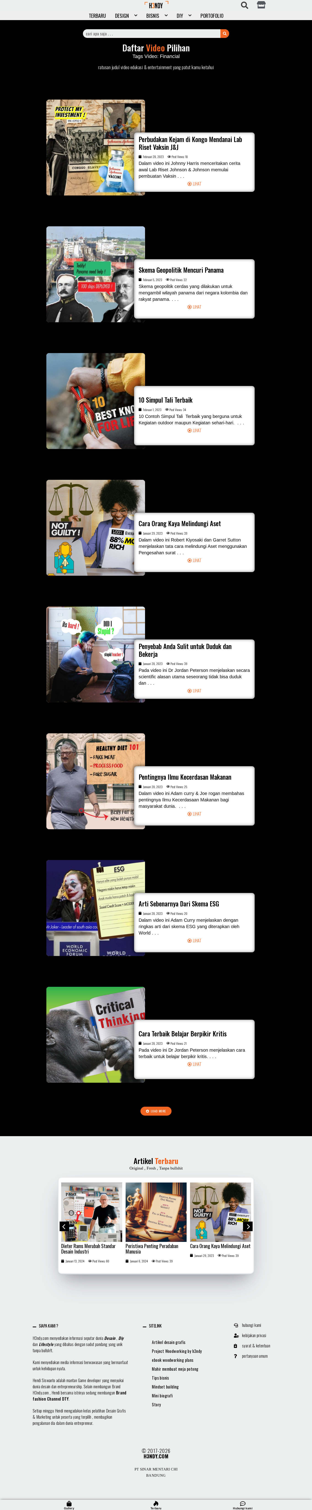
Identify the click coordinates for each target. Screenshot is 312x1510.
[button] (194, 184)
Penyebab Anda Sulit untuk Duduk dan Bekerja (185, 650)
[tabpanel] (92, 1224)
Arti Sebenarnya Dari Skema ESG (179, 903)
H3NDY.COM (156, 1456)
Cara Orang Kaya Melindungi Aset (180, 523)
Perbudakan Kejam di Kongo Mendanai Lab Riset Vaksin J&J (190, 143)
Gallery (69, 1508)
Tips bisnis (160, 1378)
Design (122, 15)
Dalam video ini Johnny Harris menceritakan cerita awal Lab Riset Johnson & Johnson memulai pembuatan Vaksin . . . (189, 170)
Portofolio (212, 15)
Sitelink (155, 1326)
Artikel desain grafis (168, 1342)
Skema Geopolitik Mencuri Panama (181, 270)
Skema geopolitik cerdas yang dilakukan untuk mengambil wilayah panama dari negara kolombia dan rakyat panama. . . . (193, 293)
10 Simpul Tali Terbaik (166, 399)
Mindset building (165, 1387)
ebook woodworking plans (172, 1360)
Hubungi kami (242, 1508)
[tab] (81, 1326)
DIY (180, 15)
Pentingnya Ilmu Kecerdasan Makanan (185, 776)
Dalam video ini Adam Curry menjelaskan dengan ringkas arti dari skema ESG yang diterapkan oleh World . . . (189, 926)
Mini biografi (162, 1396)
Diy (121, 1338)
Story (156, 1404)
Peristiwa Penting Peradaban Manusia (152, 1248)
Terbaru (97, 15)
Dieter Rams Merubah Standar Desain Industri (88, 1248)
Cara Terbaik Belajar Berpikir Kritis (183, 1033)
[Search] (224, 33)
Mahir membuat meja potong (175, 1369)
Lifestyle (46, 1344)
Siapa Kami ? (48, 1326)
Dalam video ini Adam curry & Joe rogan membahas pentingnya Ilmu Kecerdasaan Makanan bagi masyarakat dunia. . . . (191, 800)
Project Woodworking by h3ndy (177, 1351)
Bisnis (152, 15)
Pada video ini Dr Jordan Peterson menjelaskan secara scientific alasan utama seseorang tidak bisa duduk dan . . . (194, 677)
